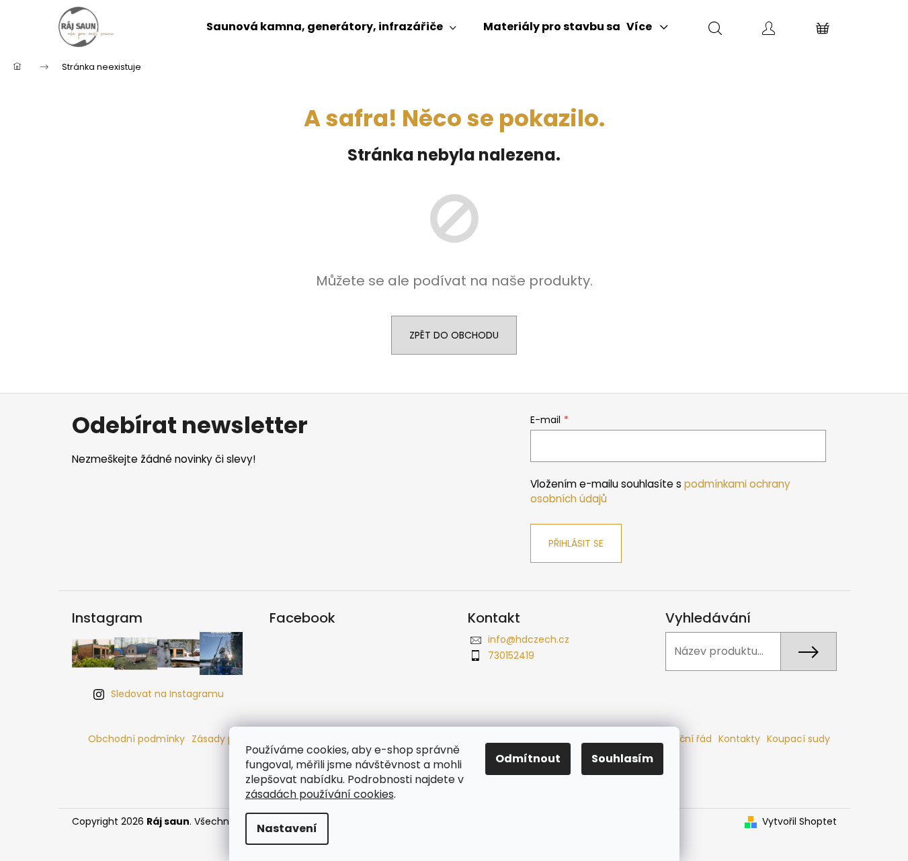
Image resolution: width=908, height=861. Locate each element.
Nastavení (287, 828)
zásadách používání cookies (319, 794)
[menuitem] (331, 27)
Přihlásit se (576, 543)
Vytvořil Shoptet (799, 821)
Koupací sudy (798, 738)
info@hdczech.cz (528, 639)
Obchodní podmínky (136, 738)
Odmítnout (528, 758)
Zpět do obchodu (454, 335)
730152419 (511, 655)
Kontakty (739, 738)
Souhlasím (622, 758)
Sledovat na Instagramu (167, 693)
